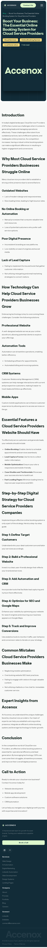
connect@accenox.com (11, 923)
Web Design (6, 861)
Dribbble (5, 920)
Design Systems (8, 879)
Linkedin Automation (10, 872)
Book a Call (23, 843)
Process (5, 896)
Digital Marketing (8, 868)
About (4, 892)
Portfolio (5, 899)
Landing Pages (7, 883)
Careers (5, 907)
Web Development (9, 876)
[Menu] (42, 5)
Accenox (11, 5)
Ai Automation (7, 865)
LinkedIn (5, 916)
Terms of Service (19, 944)
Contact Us (28, 5)
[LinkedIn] (4, 850)
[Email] (10, 850)
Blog (4, 13)
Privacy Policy (7, 944)
